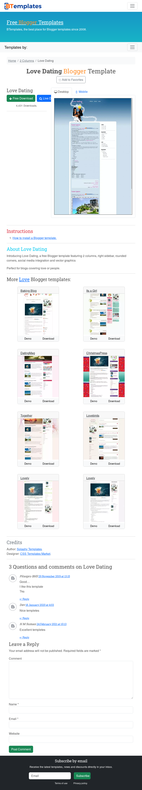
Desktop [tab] (63, 91)
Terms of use (61, 783)
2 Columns (27, 60)
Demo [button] (27, 338)
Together (26, 415)
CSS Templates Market (35, 554)
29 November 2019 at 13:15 (54, 576)
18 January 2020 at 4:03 (40, 605)
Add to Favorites (72, 79)
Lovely (25, 478)
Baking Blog (29, 290)
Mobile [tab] (83, 91)
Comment (15, 658)
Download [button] (48, 338)
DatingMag (28, 353)
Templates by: (15, 47)
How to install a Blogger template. (35, 238)
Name (14, 704)
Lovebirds (92, 415)
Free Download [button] (22, 98)
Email (13, 719)
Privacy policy (80, 783)
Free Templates (35, 22)
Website (14, 733)
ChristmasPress (96, 353)
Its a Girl (91, 290)
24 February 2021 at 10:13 (52, 624)
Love (24, 279)
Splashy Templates (29, 549)
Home (12, 60)
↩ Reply (24, 599)
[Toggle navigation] (132, 6)
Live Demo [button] (49, 98)
